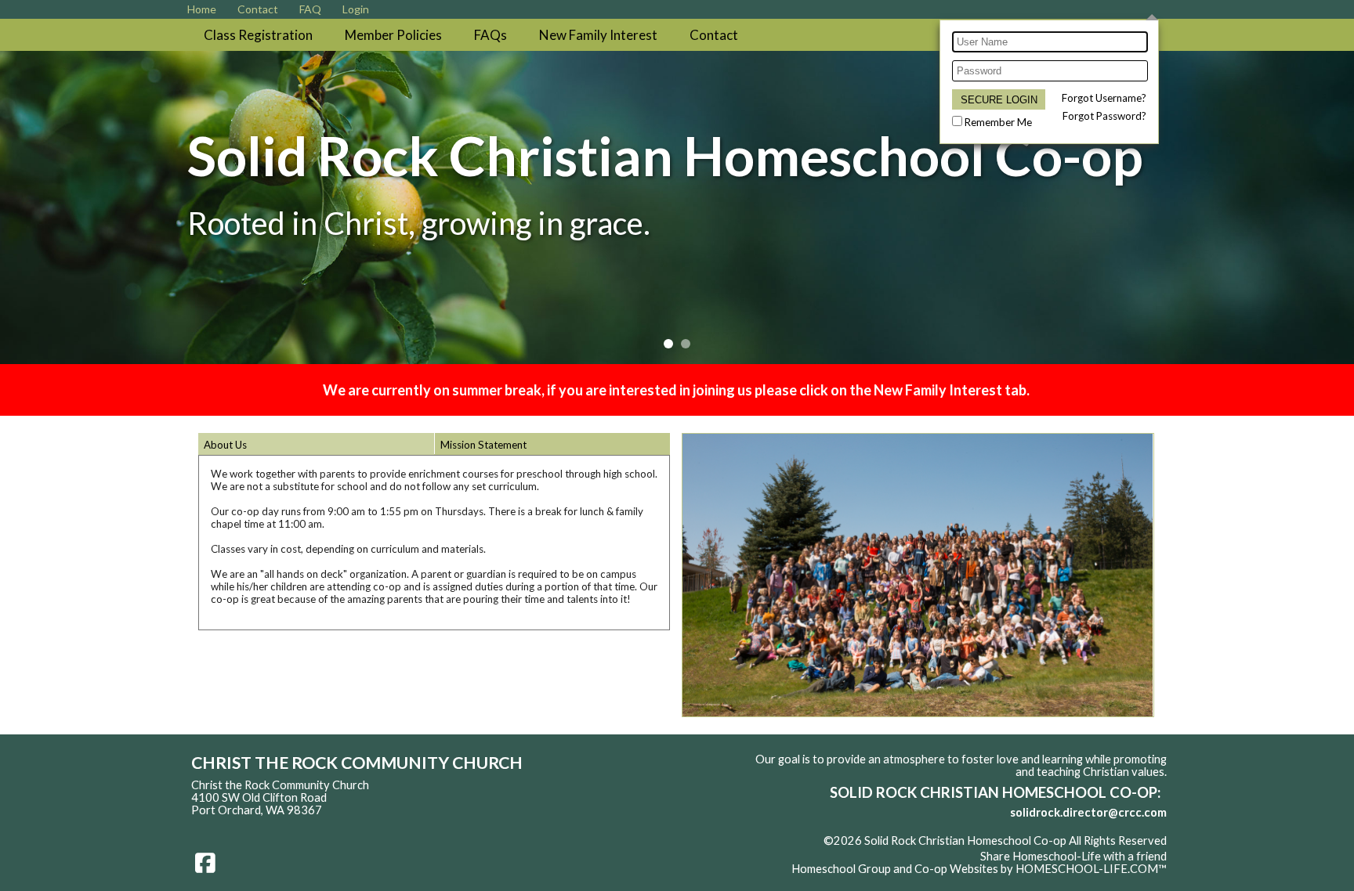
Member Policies (393, 35)
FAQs (490, 35)
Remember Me (998, 122)
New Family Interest (598, 35)
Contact (714, 35)
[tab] (316, 444)
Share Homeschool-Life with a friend (1073, 856)
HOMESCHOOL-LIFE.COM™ (1091, 868)
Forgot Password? (1104, 116)
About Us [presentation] (225, 444)
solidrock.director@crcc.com (1088, 812)
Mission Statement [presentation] (483, 444)
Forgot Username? (1104, 98)
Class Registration (258, 35)
